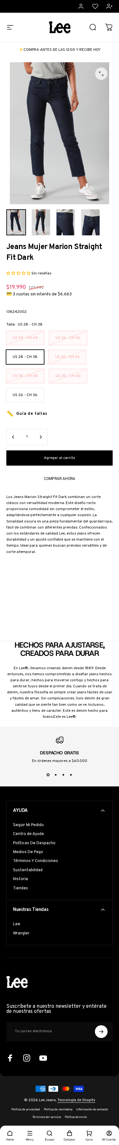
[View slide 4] (71, 775)
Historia (20, 879)
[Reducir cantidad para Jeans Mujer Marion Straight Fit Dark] (13, 437)
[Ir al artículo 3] (66, 222)
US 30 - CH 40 (68, 376)
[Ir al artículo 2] (41, 222)
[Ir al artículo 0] (16, 222)
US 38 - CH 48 (25, 376)
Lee (16, 924)
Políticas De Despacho (34, 843)
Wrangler (21, 933)
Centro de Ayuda (28, 834)
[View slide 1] (48, 775)
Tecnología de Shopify (76, 1100)
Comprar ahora (59, 478)
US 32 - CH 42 (67, 357)
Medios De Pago (28, 852)
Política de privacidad (25, 1110)
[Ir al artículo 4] (90, 222)
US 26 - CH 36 (25, 395)
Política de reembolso (58, 1110)
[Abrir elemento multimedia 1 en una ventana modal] (101, 73)
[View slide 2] (56, 775)
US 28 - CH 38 (25, 357)
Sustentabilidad (28, 870)
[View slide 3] (63, 775)
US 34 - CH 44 (25, 337)
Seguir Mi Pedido (28, 825)
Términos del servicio (46, 1117)
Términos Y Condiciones (35, 861)
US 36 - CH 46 (68, 337)
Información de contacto (92, 1110)
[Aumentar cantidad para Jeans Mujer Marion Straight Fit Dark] (40, 437)
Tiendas (20, 888)
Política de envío (76, 1117)
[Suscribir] (101, 1031)
